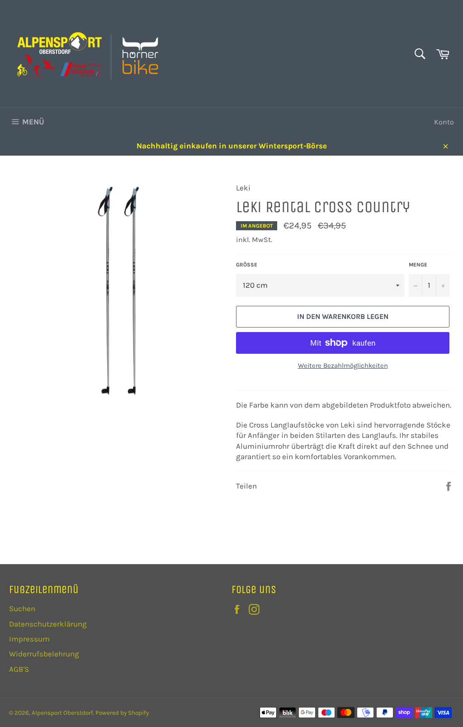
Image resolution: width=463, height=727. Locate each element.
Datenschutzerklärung (48, 623)
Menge (418, 264)
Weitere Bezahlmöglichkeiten (343, 365)
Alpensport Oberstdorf (62, 712)
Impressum (29, 638)
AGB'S (19, 669)
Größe (246, 264)
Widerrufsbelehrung (44, 653)
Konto (444, 122)
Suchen (22, 608)
